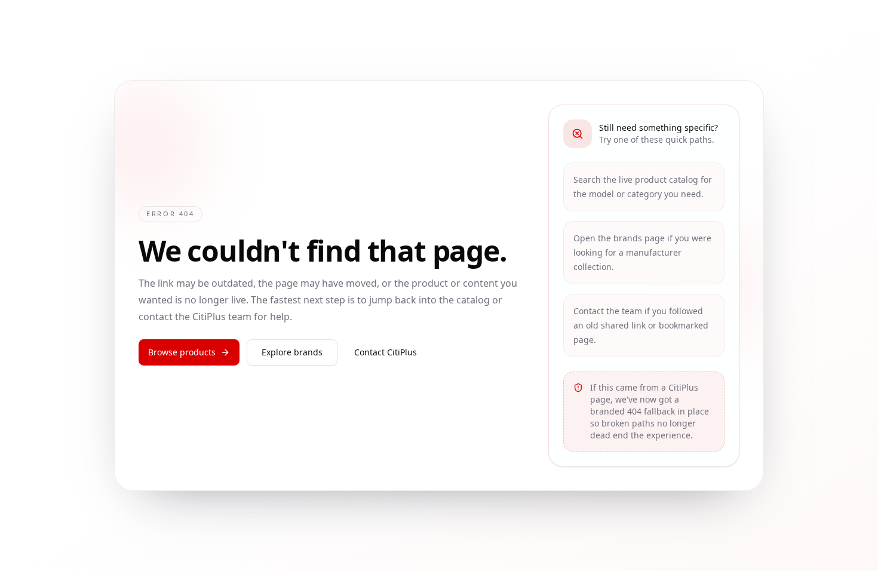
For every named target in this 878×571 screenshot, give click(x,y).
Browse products (182, 352)
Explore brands (292, 352)
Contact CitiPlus (385, 352)
